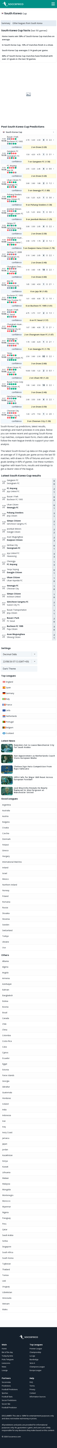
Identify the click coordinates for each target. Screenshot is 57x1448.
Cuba (4, 1046)
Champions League (37, 1367)
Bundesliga (34, 1359)
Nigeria (5, 1212)
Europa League (35, 1370)
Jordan (5, 1149)
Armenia (6, 978)
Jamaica (5, 1138)
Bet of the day (7, 1352)
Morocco (6, 1201)
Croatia (5, 827)
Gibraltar (6, 1086)
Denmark (6, 839)
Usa (4, 947)
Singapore (6, 1246)
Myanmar (6, 1206)
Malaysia (6, 1183)
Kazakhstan (7, 1155)
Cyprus (5, 1052)
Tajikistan (6, 1263)
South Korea (7, 1258)
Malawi (5, 1178)
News (4, 1367)
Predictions (6, 1386)
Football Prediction (9, 1407)
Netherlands (11, 716)
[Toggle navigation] (53, 4)
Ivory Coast (7, 1132)
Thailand (6, 1269)
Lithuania (6, 1172)
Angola (5, 972)
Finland (5, 844)
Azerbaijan (7, 984)
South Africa (7, 1252)
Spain (8, 687)
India (4, 1109)
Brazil (4, 1012)
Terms (32, 1386)
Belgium (9, 727)
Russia (5, 907)
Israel (4, 873)
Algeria (5, 967)
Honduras (6, 1098)
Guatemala (7, 1092)
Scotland (9, 733)
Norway (5, 890)
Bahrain (5, 989)
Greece (5, 850)
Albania (5, 961)
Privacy (32, 1389)
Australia (6, 810)
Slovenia (6, 919)
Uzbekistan (7, 1292)
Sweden (5, 924)
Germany (9, 693)
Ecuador (6, 1058)
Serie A (32, 1363)
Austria (5, 816)
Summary (6, 23)
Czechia (5, 833)
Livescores (6, 1363)
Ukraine (5, 941)
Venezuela (6, 1298)
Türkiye (5, 936)
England (9, 681)
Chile (4, 1024)
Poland (5, 896)
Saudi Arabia (7, 1235)
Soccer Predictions (9, 1400)
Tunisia (5, 1275)
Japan (4, 1143)
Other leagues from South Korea (27, 23)
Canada (5, 1018)
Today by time (7, 1356)
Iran (4, 1121)
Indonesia (6, 1115)
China (4, 1029)
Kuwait (5, 1166)
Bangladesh (7, 995)
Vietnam (6, 1303)
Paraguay (6, 1218)
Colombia (6, 1035)
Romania (6, 901)
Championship (35, 1352)
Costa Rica (7, 1041)
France (8, 704)
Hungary (6, 856)
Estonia (5, 1069)
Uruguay (6, 1286)
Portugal (9, 721)
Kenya (5, 1161)
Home (4, 1348)
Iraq (4, 1126)
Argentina (6, 804)
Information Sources (38, 1397)
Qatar (4, 1229)
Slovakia (6, 913)
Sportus (5, 1393)
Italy (7, 699)
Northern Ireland (9, 884)
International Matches (12, 862)
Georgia (5, 1081)
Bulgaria (6, 822)
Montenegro (7, 1195)
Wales (5, 1309)
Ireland (5, 867)
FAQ (31, 1382)
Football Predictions (10, 1389)
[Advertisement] (28, 94)
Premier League (36, 1348)
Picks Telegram (8, 1359)
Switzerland (7, 930)
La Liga (32, 1356)
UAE (4, 1281)
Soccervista (6, 1382)
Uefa (7, 710)
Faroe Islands (8, 1075)
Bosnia (5, 1006)
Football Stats (7, 1397)
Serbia (5, 1241)
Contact (33, 1393)
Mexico (5, 879)
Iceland (5, 1104)
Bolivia (5, 1001)
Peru (4, 1223)
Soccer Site (6, 1404)
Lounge (5, 1370)
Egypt (4, 1064)
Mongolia (6, 1189)
